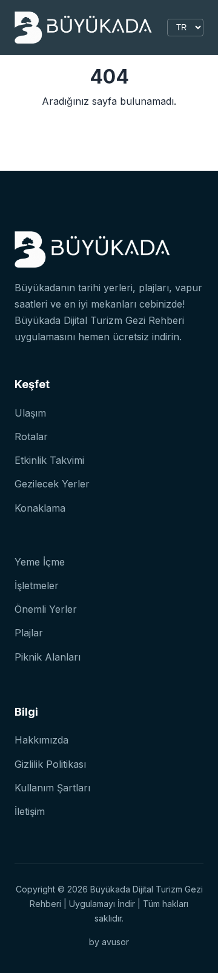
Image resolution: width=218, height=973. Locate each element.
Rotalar (31, 436)
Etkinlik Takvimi (49, 460)
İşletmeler (37, 585)
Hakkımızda (41, 740)
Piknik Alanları (48, 657)
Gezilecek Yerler (52, 484)
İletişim (30, 811)
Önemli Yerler (46, 609)
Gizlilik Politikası (50, 764)
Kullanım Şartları (52, 788)
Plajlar (29, 633)
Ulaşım (30, 413)
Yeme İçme (40, 562)
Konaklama (40, 508)
